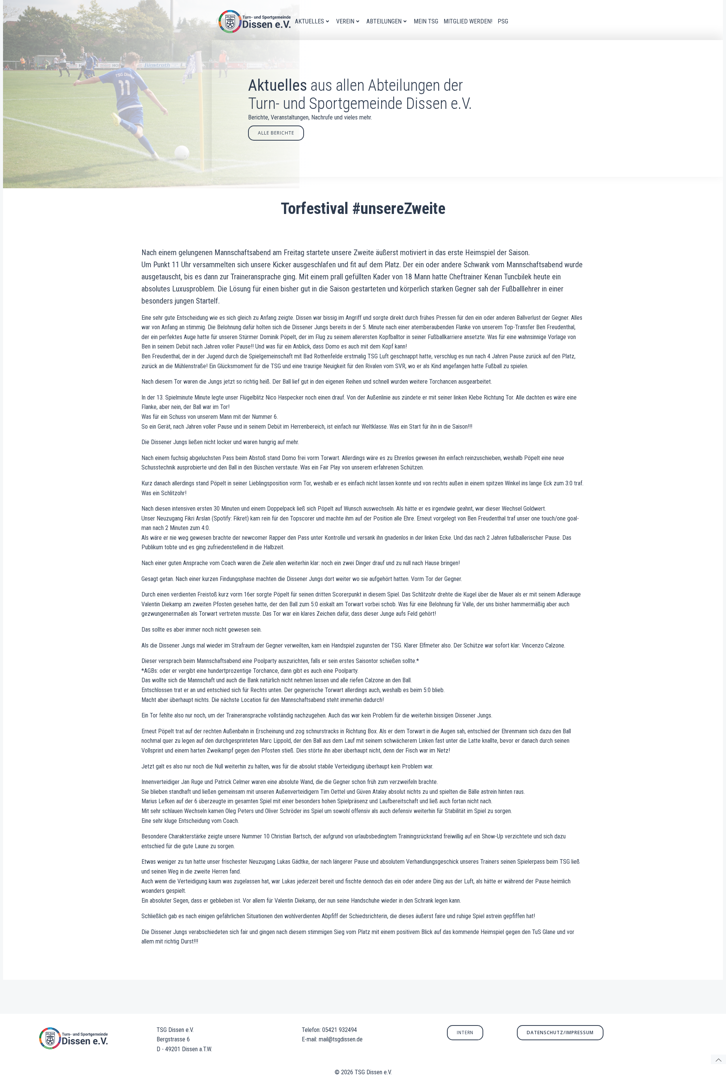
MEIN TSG (426, 21)
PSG (503, 21)
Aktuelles (309, 21)
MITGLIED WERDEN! (468, 21)
